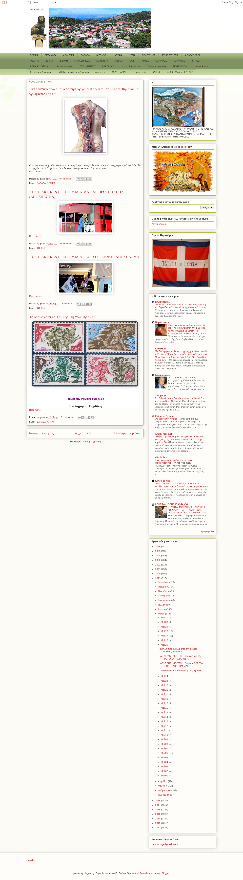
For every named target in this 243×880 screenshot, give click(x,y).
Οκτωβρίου (164, 591)
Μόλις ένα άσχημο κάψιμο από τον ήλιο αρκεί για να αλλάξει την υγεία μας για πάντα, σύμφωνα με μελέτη (187, 328)
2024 (158, 555)
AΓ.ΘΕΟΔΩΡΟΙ (192, 55)
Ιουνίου (162, 609)
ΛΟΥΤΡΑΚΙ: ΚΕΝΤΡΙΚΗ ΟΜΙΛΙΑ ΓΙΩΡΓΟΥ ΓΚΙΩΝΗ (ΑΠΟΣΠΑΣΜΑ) (85, 256)
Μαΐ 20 (165, 694)
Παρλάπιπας (162, 322)
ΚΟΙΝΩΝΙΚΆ (102, 61)
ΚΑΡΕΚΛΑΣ (108, 66)
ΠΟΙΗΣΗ (119, 61)
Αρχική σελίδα (83, 433)
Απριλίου (163, 781)
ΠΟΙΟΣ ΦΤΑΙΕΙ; (176, 377)
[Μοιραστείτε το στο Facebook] (87, 179)
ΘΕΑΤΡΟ (34, 61)
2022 (158, 564)
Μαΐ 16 (165, 707)
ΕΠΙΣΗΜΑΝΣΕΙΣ (88, 66)
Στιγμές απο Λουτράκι (40, 72)
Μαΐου (161, 613)
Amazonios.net (163, 433)
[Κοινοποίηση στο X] (84, 179)
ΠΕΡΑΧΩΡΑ (51, 55)
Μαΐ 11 (164, 730)
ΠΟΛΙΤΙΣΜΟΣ (148, 55)
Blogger (165, 873)
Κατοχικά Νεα (162, 480)
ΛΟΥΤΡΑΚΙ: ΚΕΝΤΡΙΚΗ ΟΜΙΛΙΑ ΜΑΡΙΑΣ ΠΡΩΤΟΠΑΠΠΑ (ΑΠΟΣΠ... (181, 657)
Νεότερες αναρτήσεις (41, 433)
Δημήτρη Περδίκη (88, 406)
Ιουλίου (162, 604)
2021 (158, 569)
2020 (158, 573)
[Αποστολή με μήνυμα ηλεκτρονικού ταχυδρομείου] (78, 179)
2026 (158, 546)
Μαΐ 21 (165, 689)
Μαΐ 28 (165, 631)
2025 (158, 551)
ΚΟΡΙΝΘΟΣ (161, 61)
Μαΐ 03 (165, 766)
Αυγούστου (164, 600)
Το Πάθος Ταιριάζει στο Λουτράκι (73, 72)
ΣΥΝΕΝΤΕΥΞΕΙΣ (170, 55)
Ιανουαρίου (164, 794)
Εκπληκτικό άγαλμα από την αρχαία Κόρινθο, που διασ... (178, 650)
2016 (158, 809)
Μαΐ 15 (165, 712)
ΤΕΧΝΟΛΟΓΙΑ (180, 66)
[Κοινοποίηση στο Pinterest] (90, 179)
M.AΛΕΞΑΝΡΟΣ (120, 72)
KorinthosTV (162, 348)
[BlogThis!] (81, 179)
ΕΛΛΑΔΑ (85, 55)
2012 (158, 827)
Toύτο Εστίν (140, 72)
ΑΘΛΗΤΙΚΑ (68, 55)
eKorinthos (161, 457)
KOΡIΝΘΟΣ (179, 61)
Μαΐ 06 (165, 753)
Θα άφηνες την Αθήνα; (166, 419)
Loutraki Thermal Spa (131, 66)
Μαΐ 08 (165, 744)
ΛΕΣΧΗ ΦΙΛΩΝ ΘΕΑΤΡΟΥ (180, 72)
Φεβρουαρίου (165, 790)
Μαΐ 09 (165, 739)
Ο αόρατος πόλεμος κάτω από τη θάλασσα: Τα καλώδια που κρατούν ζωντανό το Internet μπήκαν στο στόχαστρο (181, 486)
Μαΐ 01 (165, 775)
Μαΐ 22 (165, 685)
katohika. (30, 860)
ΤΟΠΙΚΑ (34, 55)
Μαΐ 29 (165, 626)
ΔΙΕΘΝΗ (64, 61)
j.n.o (132, 61)
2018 (158, 800)
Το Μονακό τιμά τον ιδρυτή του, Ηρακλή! (63, 316)
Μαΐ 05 (165, 757)
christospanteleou (64, 66)
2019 (158, 578)
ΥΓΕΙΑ (132, 55)
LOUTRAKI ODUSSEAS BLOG (171, 504)
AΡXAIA (118, 55)
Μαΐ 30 (165, 622)
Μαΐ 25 (165, 644)
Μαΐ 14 (165, 717)
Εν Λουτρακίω (163, 301)
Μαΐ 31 (165, 617)
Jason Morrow (146, 873)
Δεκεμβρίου (164, 582)
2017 (158, 805)
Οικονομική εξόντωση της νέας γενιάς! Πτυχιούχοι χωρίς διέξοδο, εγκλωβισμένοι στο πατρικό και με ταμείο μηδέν (179, 439)
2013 (158, 823)
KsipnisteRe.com (164, 416)
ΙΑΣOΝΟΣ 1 (102, 55)
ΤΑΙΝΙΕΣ (145, 61)
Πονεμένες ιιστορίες (157, 66)
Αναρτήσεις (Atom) (92, 441)
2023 (158, 560)
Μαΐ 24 (165, 676)
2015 (158, 814)
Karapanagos (162, 375)
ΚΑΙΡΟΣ (156, 72)
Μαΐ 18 (165, 699)
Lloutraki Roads (200, 66)
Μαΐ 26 (165, 640)
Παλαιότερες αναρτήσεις (127, 433)
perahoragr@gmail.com (165, 844)
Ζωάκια (49, 61)
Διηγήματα (100, 72)
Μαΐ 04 (165, 762)
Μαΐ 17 (165, 703)
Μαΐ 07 (165, 748)
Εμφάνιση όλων (207, 532)
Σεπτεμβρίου (165, 595)
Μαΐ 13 (165, 721)
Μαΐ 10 (165, 735)
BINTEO (195, 61)
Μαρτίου (162, 785)
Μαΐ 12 (165, 726)
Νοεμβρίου (164, 586)
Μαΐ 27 (165, 635)
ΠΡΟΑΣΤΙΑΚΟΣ (82, 61)
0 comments (65, 179)
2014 (158, 818)
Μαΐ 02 (165, 771)
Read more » (35, 171)
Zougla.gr (160, 395)
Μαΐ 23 (165, 680)
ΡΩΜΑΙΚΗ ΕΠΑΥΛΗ (39, 66)
